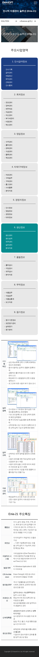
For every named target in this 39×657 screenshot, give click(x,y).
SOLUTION (5, 21)
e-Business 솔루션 (26, 21)
